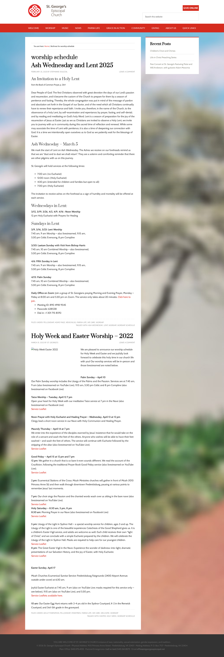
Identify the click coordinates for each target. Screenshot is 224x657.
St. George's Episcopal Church (51, 10)
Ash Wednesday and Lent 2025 (72, 65)
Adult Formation (51, 613)
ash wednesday (95, 325)
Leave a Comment (127, 72)
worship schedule (126, 325)
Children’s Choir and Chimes (162, 50)
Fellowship (48, 322)
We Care (91, 322)
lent (106, 325)
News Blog (71, 322)
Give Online (190, 8)
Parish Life (82, 322)
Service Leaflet (38, 409)
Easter (103, 616)
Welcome (105, 613)
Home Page (60, 322)
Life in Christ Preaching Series (163, 57)
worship (112, 325)
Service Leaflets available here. (47, 595)
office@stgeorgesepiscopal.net (151, 649)
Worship (100, 322)
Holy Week (111, 616)
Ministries (76, 613)
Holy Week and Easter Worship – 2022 (82, 336)
